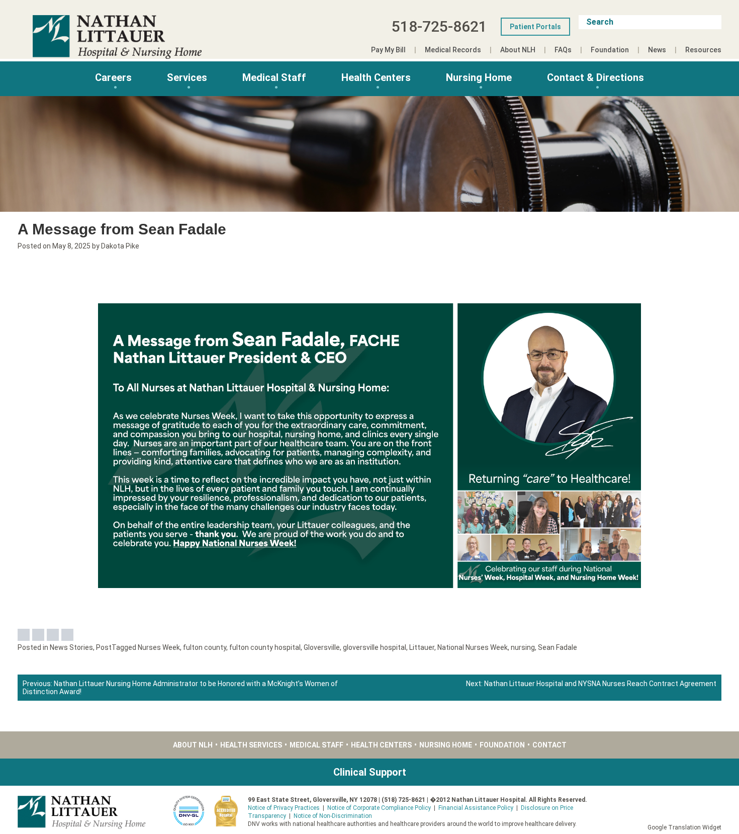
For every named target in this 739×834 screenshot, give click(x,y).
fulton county (204, 647)
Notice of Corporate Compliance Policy (379, 807)
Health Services (251, 745)
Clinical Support (369, 772)
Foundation (610, 50)
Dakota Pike (120, 246)
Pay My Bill (388, 50)
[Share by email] (67, 635)
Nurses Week (159, 647)
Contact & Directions (595, 77)
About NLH (517, 50)
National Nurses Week (472, 647)
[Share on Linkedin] (53, 635)
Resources (703, 50)
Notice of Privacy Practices (284, 807)
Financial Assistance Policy (475, 807)
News (657, 50)
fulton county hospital (265, 647)
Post (104, 647)
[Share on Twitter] (38, 635)
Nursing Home (479, 77)
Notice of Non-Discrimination (333, 815)
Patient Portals (535, 27)
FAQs (563, 50)
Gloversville (322, 647)
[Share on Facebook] (24, 635)
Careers (113, 77)
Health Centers (376, 77)
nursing (523, 647)
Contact (549, 745)
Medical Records (453, 50)
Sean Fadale (557, 647)
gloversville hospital (374, 647)
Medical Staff (274, 77)
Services (187, 77)
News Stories (71, 647)
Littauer (421, 647)
